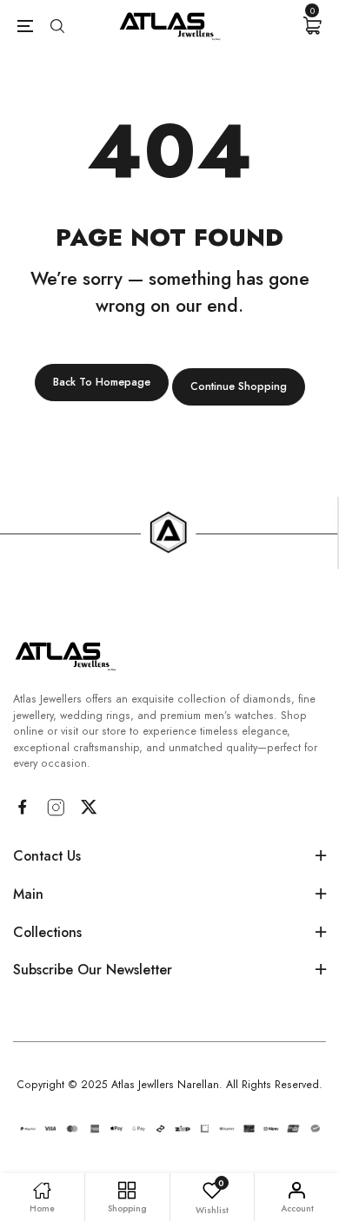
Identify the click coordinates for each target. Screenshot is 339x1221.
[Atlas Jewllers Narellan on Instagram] (56, 807)
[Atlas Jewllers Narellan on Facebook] (22, 806)
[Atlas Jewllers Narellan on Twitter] (89, 806)
